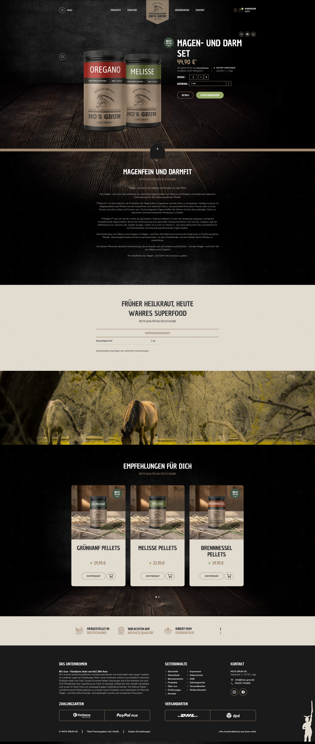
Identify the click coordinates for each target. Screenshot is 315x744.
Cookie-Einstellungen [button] (139, 731)
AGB (192, 678)
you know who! (248, 731)
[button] (62, 56)
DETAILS (185, 95)
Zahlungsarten (197, 682)
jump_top (157, 151)
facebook (243, 692)
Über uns (132, 10)
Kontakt (200, 10)
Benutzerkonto (175, 678)
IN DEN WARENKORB (209, 95)
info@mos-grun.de (244, 679)
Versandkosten (202, 68)
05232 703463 (243, 683)
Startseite (173, 671)
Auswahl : (182, 83)
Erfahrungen (182, 10)
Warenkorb (174, 675)
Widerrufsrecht (198, 689)
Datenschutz (196, 675)
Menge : (181, 77)
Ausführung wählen (111, 576)
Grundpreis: (182, 71)
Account (235, 10)
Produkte (116, 10)
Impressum (195, 671)
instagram (234, 692)
